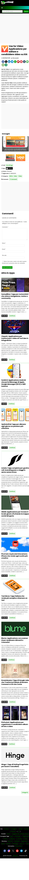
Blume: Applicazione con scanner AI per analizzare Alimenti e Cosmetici (14, 640)
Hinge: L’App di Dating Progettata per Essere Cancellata (14, 765)
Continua (12, 316)
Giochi (2, 843)
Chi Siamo (6, 829)
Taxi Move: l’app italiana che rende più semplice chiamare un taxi (14, 598)
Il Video (25, 838)
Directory (10, 841)
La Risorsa (12, 838)
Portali (20, 829)
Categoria (25, 792)
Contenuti (12, 831)
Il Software (17, 836)
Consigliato (14, 829)
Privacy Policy (18, 846)
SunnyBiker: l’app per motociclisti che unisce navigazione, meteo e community (14, 296)
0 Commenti (13, 179)
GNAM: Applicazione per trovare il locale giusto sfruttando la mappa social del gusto (15, 514)
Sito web (4, 255)
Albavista (15, 855)
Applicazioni (24, 841)
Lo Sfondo (19, 838)
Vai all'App (9, 165)
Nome (4, 243)
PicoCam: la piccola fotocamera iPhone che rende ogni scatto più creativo (14, 556)
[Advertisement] (14, 28)
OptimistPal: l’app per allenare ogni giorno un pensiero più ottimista (13, 426)
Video (20, 176)
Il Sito (11, 836)
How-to (22, 843)
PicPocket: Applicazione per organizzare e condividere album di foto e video (14, 724)
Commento (5, 227)
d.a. (19, 831)
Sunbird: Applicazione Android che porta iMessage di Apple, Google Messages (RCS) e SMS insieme (13, 383)
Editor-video (13, 176)
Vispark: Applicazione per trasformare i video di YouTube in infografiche (14, 338)
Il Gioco (5, 838)
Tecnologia (15, 843)
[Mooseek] (7, 4)
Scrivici (8, 834)
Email (4, 249)
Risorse (8, 843)
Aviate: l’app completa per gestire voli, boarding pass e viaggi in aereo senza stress (15, 470)
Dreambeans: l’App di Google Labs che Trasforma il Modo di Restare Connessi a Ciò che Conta (15, 682)
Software (17, 841)
